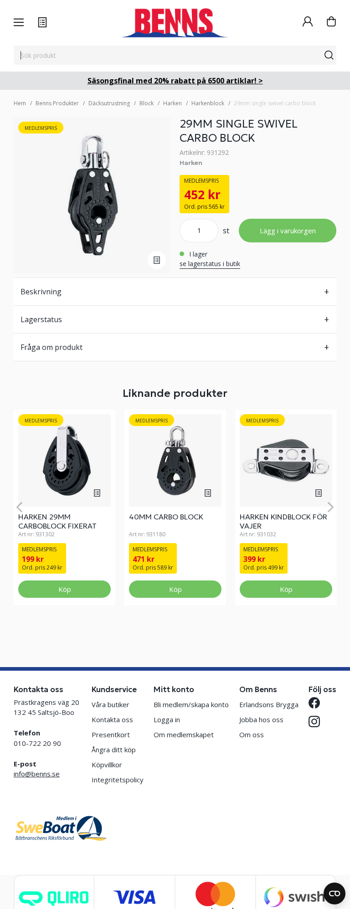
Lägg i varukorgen (288, 230)
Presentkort (111, 734)
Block (146, 103)
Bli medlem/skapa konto (191, 704)
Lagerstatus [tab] (41, 319)
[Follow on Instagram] (314, 721)
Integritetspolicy (118, 779)
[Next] (330, 507)
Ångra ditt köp (114, 749)
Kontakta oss (112, 719)
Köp (64, 589)
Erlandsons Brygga (269, 704)
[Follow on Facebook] (314, 702)
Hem (20, 103)
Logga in (167, 719)
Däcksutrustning (109, 103)
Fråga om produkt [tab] (51, 347)
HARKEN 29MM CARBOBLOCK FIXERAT (57, 521)
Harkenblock (207, 103)
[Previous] (19, 507)
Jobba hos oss (261, 719)
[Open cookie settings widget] (334, 893)
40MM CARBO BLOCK (166, 516)
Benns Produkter (57, 103)
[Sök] (329, 55)
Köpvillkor (107, 764)
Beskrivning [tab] (41, 292)
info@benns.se (37, 773)
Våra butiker (110, 704)
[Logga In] (308, 22)
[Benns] (175, 22)
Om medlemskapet (184, 734)
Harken (172, 103)
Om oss (251, 734)
